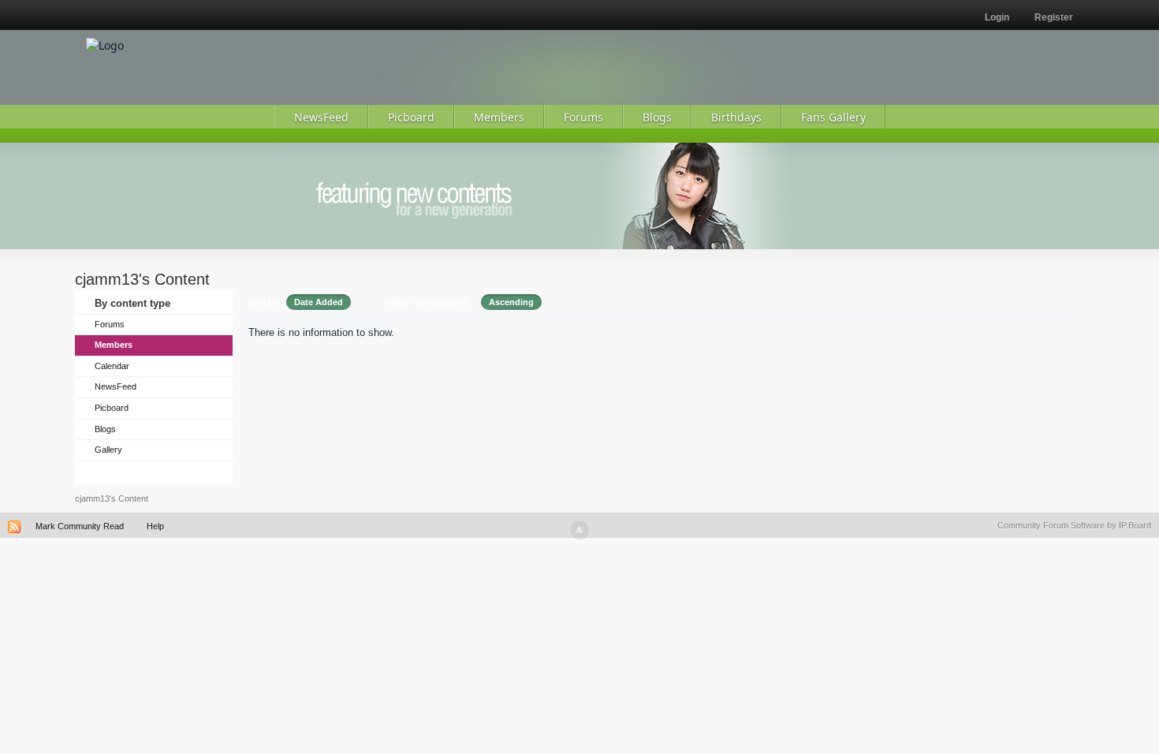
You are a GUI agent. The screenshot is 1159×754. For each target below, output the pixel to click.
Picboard (112, 407)
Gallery (108, 449)
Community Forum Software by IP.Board (1074, 525)
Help (155, 526)
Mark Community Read (79, 526)
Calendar (112, 366)
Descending (442, 302)
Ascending (511, 302)
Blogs (105, 429)
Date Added (318, 302)
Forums (110, 324)
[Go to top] (579, 530)
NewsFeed (115, 386)
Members (113, 344)
